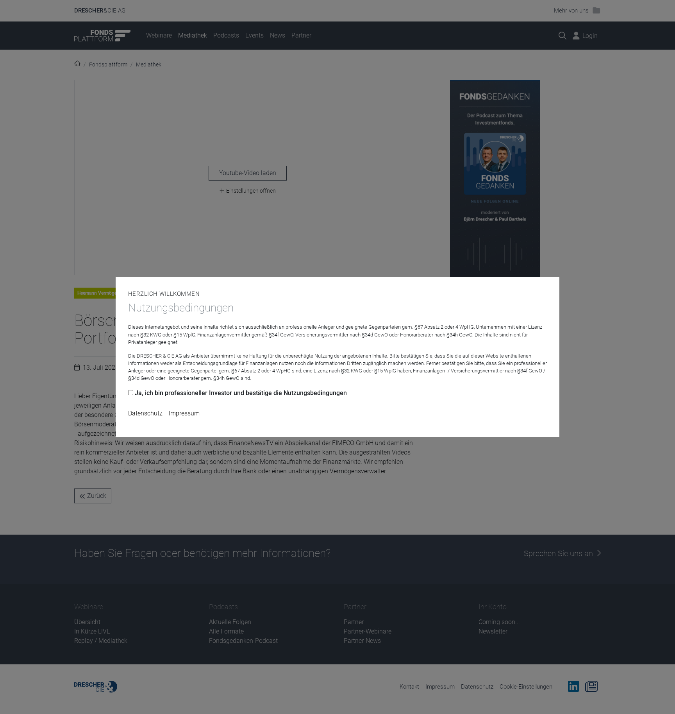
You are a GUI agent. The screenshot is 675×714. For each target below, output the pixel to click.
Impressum (184, 413)
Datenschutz (145, 413)
